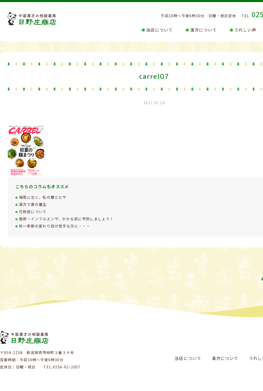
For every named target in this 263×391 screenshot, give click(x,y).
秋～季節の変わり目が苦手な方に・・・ (54, 225)
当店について (159, 30)
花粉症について (33, 211)
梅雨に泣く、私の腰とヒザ (43, 197)
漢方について (203, 30)
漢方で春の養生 (33, 204)
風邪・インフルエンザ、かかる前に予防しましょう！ (66, 218)
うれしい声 (245, 30)
